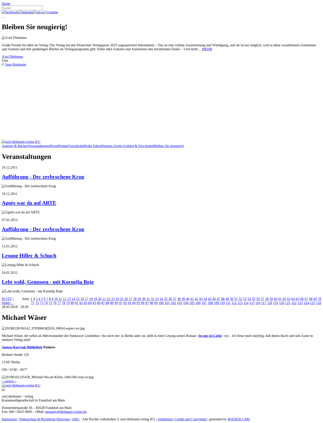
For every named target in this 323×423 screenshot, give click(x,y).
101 (167, 303)
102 (173, 303)
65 (297, 299)
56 (258, 299)
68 (310, 299)
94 (134, 303)
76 (54, 303)
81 (76, 303)
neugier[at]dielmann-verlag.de (66, 412)
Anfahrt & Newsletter (138, 146)
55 (253, 299)
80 (72, 303)
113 (240, 303)
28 (135, 299)
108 (210, 303)
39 (183, 299)
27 (130, 299)
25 (121, 299)
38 (179, 299)
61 (280, 299)
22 (108, 299)
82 (81, 303)
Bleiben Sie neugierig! (168, 146)
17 (86, 299)
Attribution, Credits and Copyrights (182, 419)
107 (204, 303)
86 (98, 303)
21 (104, 299)
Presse (54, 146)
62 (284, 299)
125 (312, 303)
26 (126, 299)
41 (192, 299)
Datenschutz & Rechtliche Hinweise (44, 419)
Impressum (9, 419)
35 (165, 299)
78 (63, 303)
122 (294, 303)
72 (37, 303)
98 (151, 303)
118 (269, 303)
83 (85, 303)
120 (281, 303)
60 (275, 299)
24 (117, 299)
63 (288, 299)
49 (227, 299)
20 (100, 299)
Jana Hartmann (15, 64)
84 (90, 303)
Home (6, 3)
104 (185, 303)
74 (46, 303)
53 (245, 299)
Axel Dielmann (12, 56)
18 (91, 299)
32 (152, 299)
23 (113, 299)
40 (187, 299)
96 (142, 303)
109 (216, 303)
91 (120, 303)
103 (179, 303)
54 (249, 299)
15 (78, 299)
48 (223, 299)
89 (112, 303)
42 (196, 299)
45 (209, 299)
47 (218, 299)
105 (191, 303)
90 (116, 303)
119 (275, 303)
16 (82, 299)
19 (95, 299)
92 (125, 303)
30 (143, 299)
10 (56, 299)
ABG (76, 419)
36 (170, 299)
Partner (64, 146)
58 (267, 299)
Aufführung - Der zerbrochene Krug (43, 177)
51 (236, 299)
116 (257, 303)
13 (69, 299)
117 (263, 303)
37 (174, 299)
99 (156, 303)
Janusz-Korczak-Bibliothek (22, 347)
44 (205, 299)
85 (94, 303)
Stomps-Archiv (112, 146)
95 (138, 303)
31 (148, 299)
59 (271, 299)
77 (59, 303)
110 (222, 303)
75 (50, 303)
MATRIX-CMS (239, 419)
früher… (8, 303)
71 (32, 303)
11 (60, 299)
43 (201, 299)
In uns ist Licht (210, 336)
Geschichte (76, 146)
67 (306, 299)
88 (107, 303)
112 (234, 303)
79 (68, 303)
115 (251, 303)
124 (306, 303)
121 (287, 303)
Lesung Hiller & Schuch (29, 255)
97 (147, 303)
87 (103, 303)
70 (319, 299)
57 (262, 299)
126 (318, 303)
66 (302, 299)
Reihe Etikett (93, 146)
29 (139, 299)
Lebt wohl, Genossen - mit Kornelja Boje (48, 282)
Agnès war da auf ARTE (29, 203)
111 (228, 303)
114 (246, 303)
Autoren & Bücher (15, 146)
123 (300, 303)
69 (315, 299)
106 (198, 303)
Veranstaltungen (39, 146)
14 (73, 299)
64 (293, 299)
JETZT (7, 299)
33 (157, 299)
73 (41, 303)
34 (161, 299)
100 (161, 303)
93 (129, 303)
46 (214, 299)
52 (240, 299)
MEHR (207, 49)
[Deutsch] (2, 16)
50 (231, 299)
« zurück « (9, 381)
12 (64, 299)
